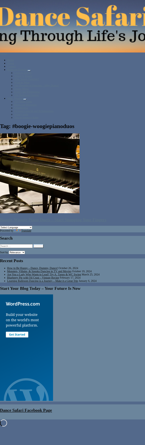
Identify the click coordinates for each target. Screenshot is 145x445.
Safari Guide (21, 114)
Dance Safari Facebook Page (26, 410)
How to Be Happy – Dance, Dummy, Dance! (32, 268)
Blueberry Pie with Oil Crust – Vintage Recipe (33, 277)
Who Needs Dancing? (26, 79)
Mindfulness (21, 107)
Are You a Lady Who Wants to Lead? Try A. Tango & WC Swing (44, 274)
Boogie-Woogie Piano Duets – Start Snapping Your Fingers (53, 219)
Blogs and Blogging (25, 104)
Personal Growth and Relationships (34, 111)
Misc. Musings (15, 98)
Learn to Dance (22, 72)
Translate (26, 230)
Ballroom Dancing (17, 69)
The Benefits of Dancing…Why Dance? (36, 85)
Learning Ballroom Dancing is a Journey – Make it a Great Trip (42, 280)
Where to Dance (23, 76)
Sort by (4, 252)
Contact (11, 66)
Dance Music (21, 88)
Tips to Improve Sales (26, 117)
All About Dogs (23, 101)
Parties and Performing (27, 91)
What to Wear (22, 82)
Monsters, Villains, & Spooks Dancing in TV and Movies (39, 271)
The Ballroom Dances (26, 95)
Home (10, 60)
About (10, 63)
